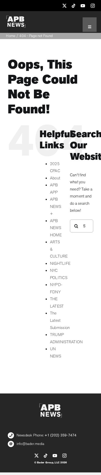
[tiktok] (73, 6)
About (55, 178)
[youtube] (83, 6)
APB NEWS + (55, 206)
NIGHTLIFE (60, 263)
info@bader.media (31, 443)
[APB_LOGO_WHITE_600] (16, 17)
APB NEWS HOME (56, 228)
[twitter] (64, 6)
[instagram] (93, 6)
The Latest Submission (60, 320)
